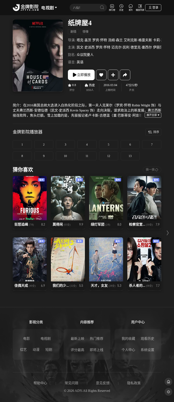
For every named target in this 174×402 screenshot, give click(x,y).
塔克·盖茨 (84, 40)
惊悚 (85, 31)
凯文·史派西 (86, 47)
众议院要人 (85, 54)
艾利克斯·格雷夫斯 (138, 40)
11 (87, 156)
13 (130, 156)
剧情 (73, 31)
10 (65, 156)
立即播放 (84, 75)
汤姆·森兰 (115, 40)
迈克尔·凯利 (120, 47)
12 (108, 156)
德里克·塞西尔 (141, 47)
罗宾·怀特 (99, 40)
